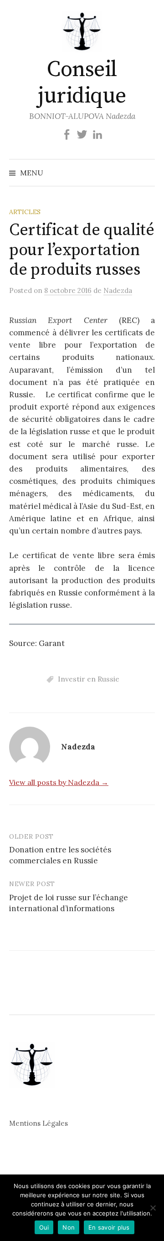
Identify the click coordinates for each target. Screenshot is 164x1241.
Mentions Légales (38, 1123)
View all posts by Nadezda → (58, 782)
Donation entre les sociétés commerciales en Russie (60, 855)
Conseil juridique (82, 83)
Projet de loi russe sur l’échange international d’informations (68, 902)
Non (68, 1227)
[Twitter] (82, 134)
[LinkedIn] (97, 134)
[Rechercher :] (147, 172)
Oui (44, 1227)
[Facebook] (66, 134)
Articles (25, 212)
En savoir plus (109, 1227)
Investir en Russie (88, 678)
